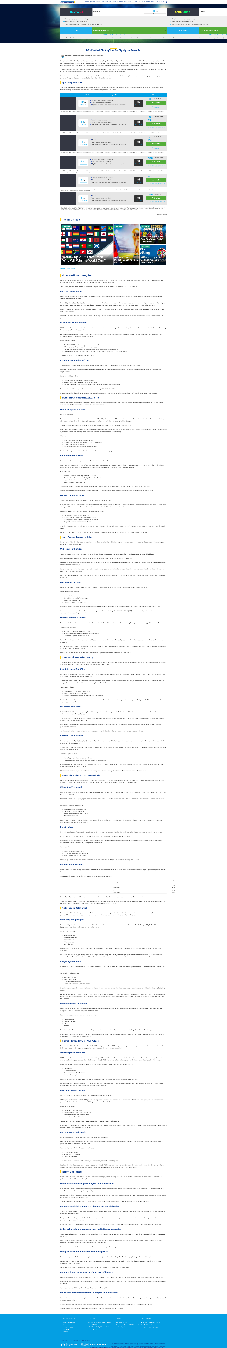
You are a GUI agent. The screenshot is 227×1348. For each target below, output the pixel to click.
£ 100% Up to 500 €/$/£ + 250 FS (104, 30)
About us (65, 1331)
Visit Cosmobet (156, 102)
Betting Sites (90, 2)
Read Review (83, 104)
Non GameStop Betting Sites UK (151, 1322)
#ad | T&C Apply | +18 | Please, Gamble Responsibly (113, 34)
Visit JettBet (156, 124)
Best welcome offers (121, 1322)
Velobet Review (204, 13)
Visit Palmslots (156, 180)
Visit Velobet (156, 143)
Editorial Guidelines (68, 1327)
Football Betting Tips (147, 2)
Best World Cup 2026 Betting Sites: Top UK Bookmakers (150, 259)
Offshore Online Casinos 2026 (150, 1327)
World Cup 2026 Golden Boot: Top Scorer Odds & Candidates (152, 239)
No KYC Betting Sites (148, 1324)
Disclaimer (66, 1324)
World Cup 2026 (102, 2)
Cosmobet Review (98, 13)
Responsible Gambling (69, 1322)
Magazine (160, 2)
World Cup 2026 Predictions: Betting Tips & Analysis (126, 259)
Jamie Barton (75, 57)
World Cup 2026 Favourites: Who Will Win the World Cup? (84, 258)
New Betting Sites (116, 2)
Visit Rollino (156, 198)
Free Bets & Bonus (131, 2)
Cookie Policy (66, 1329)
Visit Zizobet (156, 162)
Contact (65, 1334)
